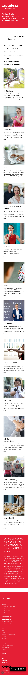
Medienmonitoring (8, 64)
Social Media (13, 52)
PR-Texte (21, 45)
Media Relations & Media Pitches (12, 49)
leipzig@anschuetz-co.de (7, 616)
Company (4, 653)
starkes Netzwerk (16, 563)
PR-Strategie (7, 45)
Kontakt (4, 656)
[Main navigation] (24, 6)
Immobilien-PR (18, 64)
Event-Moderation (18, 55)
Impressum (4, 660)
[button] (2, 672)
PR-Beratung (14, 45)
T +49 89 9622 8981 (6, 610)
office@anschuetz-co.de (7, 612)
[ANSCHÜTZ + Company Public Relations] (10, 6)
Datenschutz (5, 662)
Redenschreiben (8, 55)
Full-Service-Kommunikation (11, 61)
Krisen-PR (6, 58)
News (3, 658)
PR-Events (6, 52)
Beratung (13, 669)
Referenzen (4, 655)
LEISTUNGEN (4, 627)
